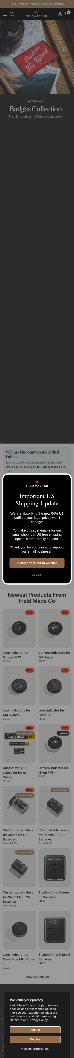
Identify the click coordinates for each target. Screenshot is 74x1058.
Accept (35, 1029)
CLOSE (37, 574)
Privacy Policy (38, 1020)
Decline (35, 1039)
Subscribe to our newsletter (37, 563)
